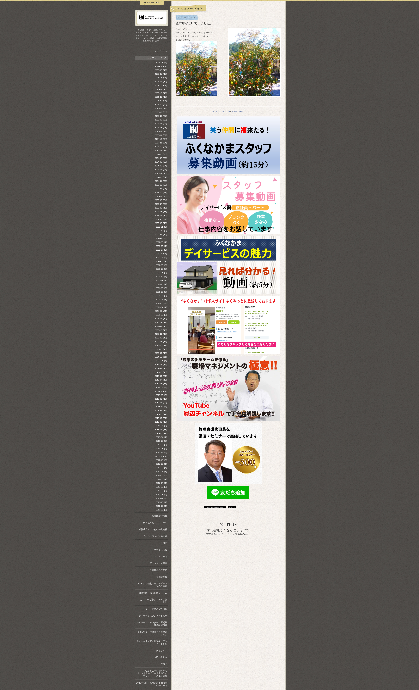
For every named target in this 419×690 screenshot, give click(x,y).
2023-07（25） (161, 204)
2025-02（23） (161, 131)
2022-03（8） (162, 265)
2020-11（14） (161, 326)
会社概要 (162, 543)
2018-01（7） (162, 449)
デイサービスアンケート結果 (153, 616)
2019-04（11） (161, 391)
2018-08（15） (161, 422)
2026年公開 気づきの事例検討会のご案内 (151, 684)
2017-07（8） (162, 471)
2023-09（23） (161, 196)
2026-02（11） (161, 85)
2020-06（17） (161, 345)
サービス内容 (160, 549)
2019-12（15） (161, 364)
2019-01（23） (161, 403)
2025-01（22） (161, 135)
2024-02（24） (161, 177)
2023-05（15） (161, 212)
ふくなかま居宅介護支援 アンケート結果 (152, 642)
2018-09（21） (161, 418)
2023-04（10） (161, 215)
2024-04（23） (161, 170)
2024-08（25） (161, 154)
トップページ (160, 51)
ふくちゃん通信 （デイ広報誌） (153, 600)
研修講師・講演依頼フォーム (153, 593)
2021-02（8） (162, 315)
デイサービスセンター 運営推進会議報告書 (152, 623)
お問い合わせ (160, 657)
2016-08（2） (162, 510)
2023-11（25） (161, 189)
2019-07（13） (161, 380)
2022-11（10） (161, 234)
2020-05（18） (161, 349)
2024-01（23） (161, 181)
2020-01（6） (162, 361)
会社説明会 (161, 577)
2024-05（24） (161, 166)
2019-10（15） (161, 372)
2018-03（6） (162, 441)
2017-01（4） (162, 494)
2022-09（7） (162, 242)
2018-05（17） (161, 433)
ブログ (164, 664)
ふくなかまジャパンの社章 (154, 536)
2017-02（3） (162, 491)
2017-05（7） (162, 479)
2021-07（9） (162, 296)
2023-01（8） (162, 227)
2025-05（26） (161, 120)
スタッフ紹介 (160, 556)
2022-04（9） (162, 261)
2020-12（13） (161, 322)
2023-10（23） (161, 192)
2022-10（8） (162, 238)
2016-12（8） (162, 498)
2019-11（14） (161, 368)
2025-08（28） (161, 108)
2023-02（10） (161, 223)
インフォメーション (157, 58)
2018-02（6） (162, 445)
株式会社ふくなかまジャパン (228, 530)
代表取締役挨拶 (159, 516)
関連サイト (161, 650)
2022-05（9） (162, 257)
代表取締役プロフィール (155, 522)
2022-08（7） (162, 246)
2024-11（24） (161, 143)
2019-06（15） (161, 384)
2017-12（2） (162, 452)
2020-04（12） (161, 353)
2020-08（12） (161, 338)
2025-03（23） (161, 127)
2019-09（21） (161, 376)
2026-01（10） (161, 89)
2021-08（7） (162, 292)
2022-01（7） (162, 273)
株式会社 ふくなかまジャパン (221, 111)
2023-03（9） (162, 219)
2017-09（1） (162, 464)
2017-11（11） (161, 456)
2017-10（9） (162, 460)
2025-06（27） (161, 116)
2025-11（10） (161, 97)
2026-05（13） (161, 74)
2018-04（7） (162, 437)
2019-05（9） (162, 387)
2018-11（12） (161, 410)
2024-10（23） (161, 147)
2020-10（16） (161, 330)
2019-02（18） (161, 399)
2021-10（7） (162, 284)
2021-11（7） (162, 280)
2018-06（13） (161, 429)
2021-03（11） (161, 311)
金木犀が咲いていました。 (194, 23)
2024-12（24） (161, 139)
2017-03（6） (162, 487)
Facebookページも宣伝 (237, 111)
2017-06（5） (162, 475)
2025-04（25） (161, 124)
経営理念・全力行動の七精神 (153, 529)
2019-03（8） (162, 395)
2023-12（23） (161, 185)
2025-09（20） (161, 104)
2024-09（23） (161, 150)
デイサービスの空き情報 (155, 609)
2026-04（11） (161, 78)
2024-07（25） (161, 158)
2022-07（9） (162, 250)
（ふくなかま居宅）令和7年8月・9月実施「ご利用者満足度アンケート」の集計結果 (152, 673)
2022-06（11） (161, 254)
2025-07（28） (161, 112)
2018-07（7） (162, 426)
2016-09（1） (162, 506)
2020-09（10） (161, 334)
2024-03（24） (161, 173)
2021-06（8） (162, 299)
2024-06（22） (161, 162)
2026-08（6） (162, 62)
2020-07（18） (161, 342)
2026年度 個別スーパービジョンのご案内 (152, 584)
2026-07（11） (161, 66)
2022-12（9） (162, 231)
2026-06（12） (161, 70)
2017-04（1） (162, 483)
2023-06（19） (161, 208)
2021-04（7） (162, 307)
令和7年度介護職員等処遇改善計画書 (152, 633)
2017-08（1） (162, 468)
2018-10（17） (161, 414)
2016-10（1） (162, 502)
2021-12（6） (162, 276)
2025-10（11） (161, 101)
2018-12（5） (162, 406)
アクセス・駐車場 (158, 563)
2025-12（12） (161, 93)
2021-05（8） (162, 303)
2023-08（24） (161, 200)
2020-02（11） (161, 357)
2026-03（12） (161, 82)
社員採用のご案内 (158, 570)
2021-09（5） (162, 288)
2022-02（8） (162, 269)
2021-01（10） (161, 319)
